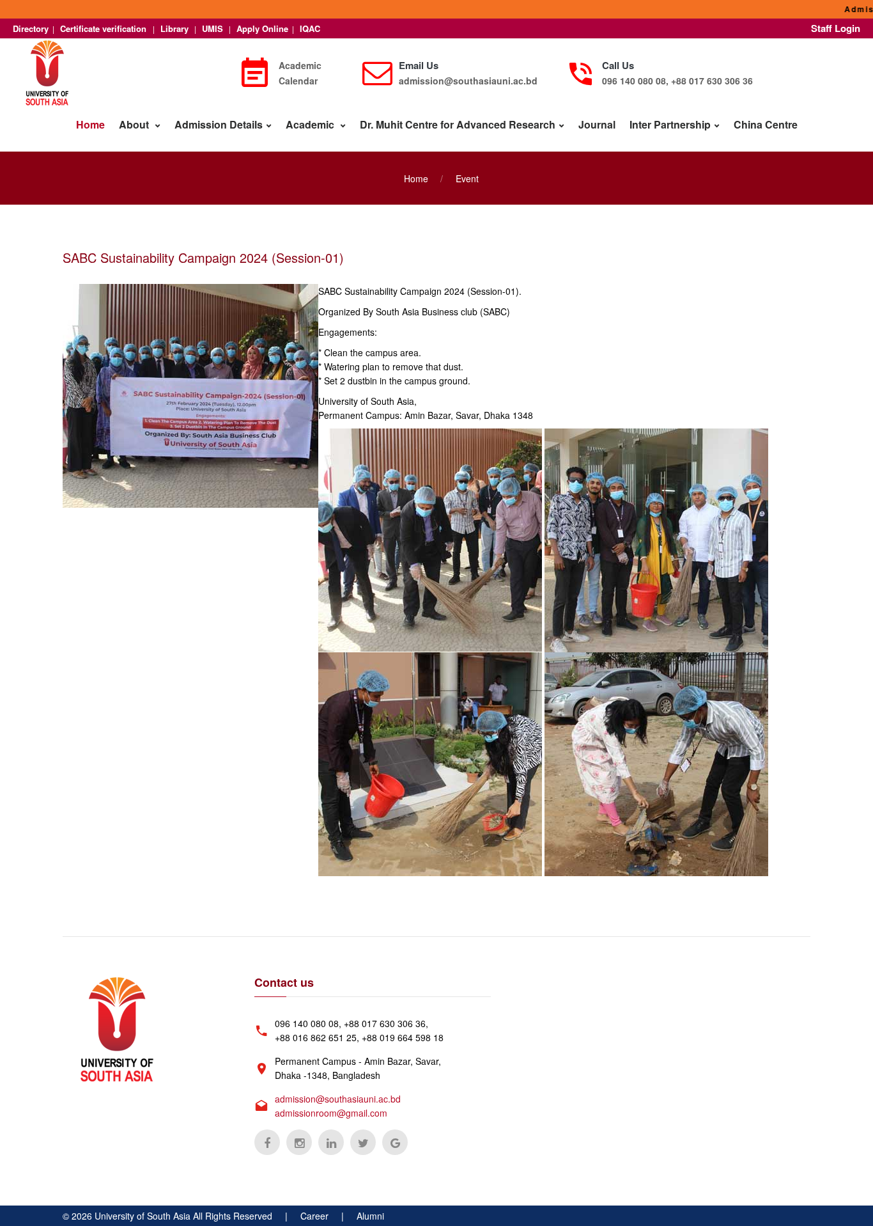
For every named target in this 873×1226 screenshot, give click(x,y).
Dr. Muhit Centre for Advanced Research (457, 124)
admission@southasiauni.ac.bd (468, 80)
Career (314, 1215)
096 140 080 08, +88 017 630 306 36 (677, 80)
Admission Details (218, 124)
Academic (311, 124)
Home (90, 124)
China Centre (766, 124)
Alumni (370, 1215)
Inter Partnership (670, 124)
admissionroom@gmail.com (331, 1112)
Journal (596, 124)
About (135, 124)
